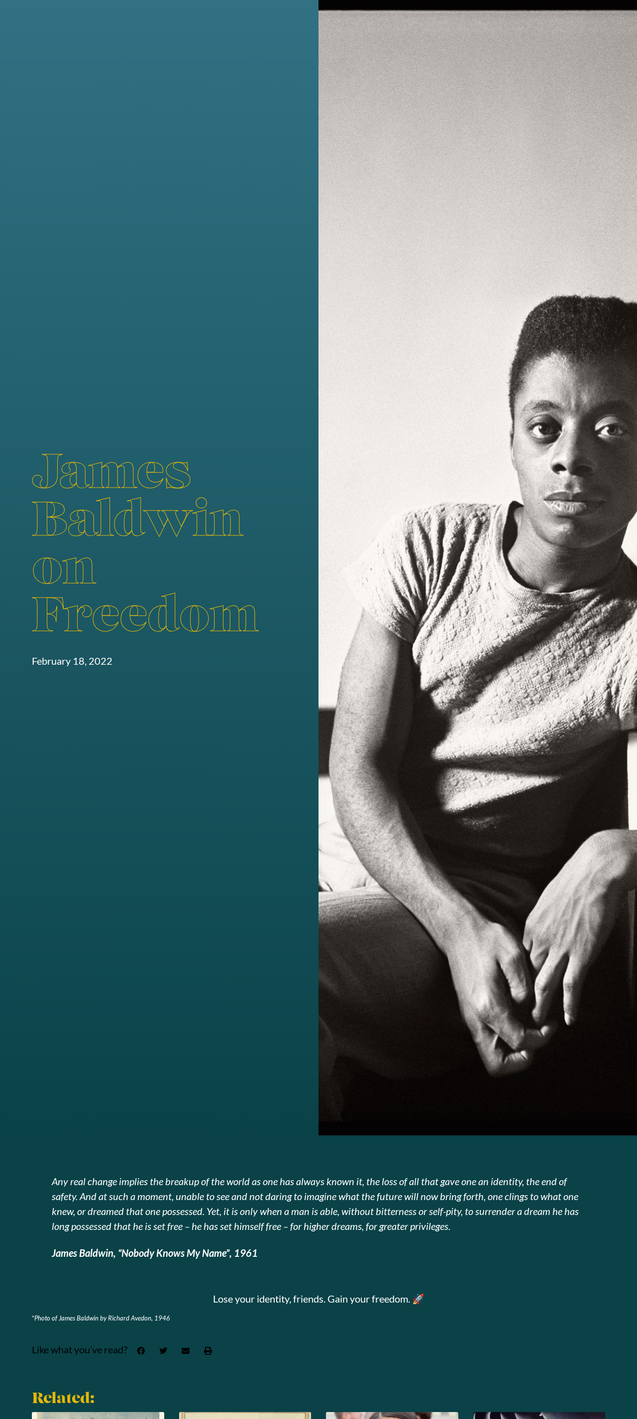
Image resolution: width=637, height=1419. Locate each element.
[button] (140, 1350)
